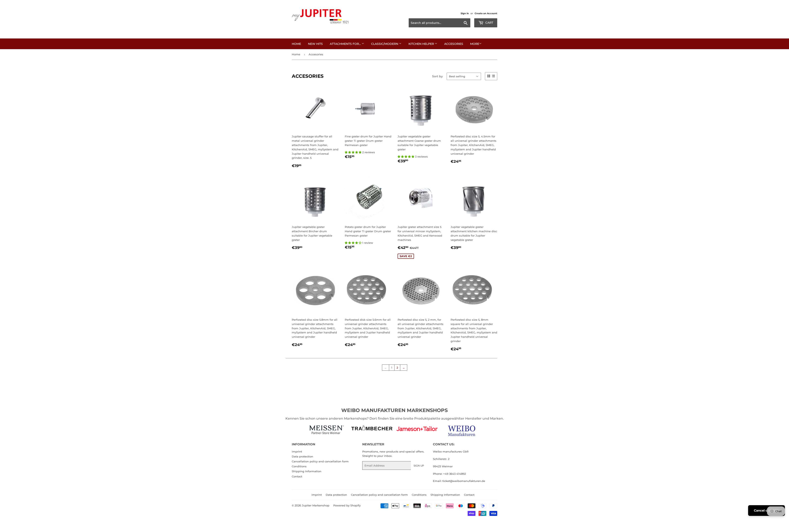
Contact (297, 476)
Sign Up (419, 465)
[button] (353, 152)
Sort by (437, 76)
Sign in (465, 13)
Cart (488, 22)
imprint (297, 451)
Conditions (299, 466)
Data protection (302, 456)
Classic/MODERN (385, 44)
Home (296, 44)
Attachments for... (346, 44)
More (474, 44)
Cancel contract (766, 510)
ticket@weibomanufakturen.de (463, 481)
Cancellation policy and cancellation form (320, 461)
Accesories (453, 44)
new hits (315, 44)
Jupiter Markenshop (315, 505)
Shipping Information (306, 471)
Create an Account (486, 13)
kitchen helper (421, 44)
